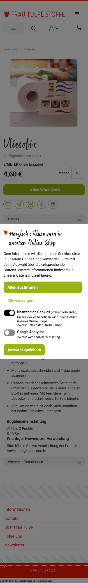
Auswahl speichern (24, 350)
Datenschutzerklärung (33, 275)
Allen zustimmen (22, 287)
